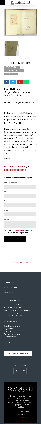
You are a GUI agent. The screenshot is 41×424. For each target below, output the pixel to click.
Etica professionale (11, 337)
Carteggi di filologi (11, 313)
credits (20, 417)
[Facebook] (6, 82)
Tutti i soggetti (10, 287)
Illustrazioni (11, 74)
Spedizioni (8, 331)
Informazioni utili (11, 321)
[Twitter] (13, 82)
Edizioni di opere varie (12, 307)
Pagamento (8, 329)
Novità (7, 342)
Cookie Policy (20, 414)
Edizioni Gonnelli (11, 300)
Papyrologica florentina (13, 315)
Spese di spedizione (15, 169)
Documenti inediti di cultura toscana (17, 305)
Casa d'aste (9, 292)
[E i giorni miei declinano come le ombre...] (20, 22)
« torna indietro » (20, 262)
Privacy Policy (23, 412)
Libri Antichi (9, 283)
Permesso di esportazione (13, 334)
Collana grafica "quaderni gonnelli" (17, 310)
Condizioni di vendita (12, 326)
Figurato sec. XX (12, 67)
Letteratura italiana (14, 70)
